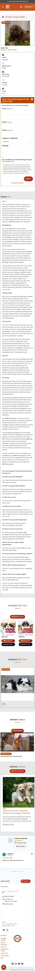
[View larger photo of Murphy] (31, 620)
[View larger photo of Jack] (13, 620)
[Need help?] (3, 967)
